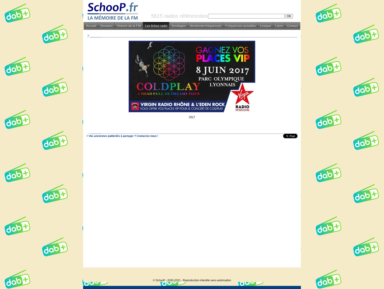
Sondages (179, 26)
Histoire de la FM (129, 26)
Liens (279, 26)
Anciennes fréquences (205, 26)
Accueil (91, 26)
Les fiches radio (156, 26)
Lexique (265, 26)
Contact (292, 26)
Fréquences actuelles (241, 26)
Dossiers (106, 26)
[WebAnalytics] (292, 273)
